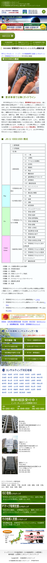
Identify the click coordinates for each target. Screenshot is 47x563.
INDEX (4, 321)
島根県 (21, 386)
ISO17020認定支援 (11, 359)
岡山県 (33, 386)
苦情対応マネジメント (12, 56)
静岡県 (39, 380)
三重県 (33, 383)
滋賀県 (16, 383)
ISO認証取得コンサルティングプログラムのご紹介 (16, 4)
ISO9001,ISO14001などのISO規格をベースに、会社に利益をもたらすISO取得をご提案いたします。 (23, 498)
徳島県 (4, 389)
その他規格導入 (29, 552)
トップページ (8, 552)
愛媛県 (16, 389)
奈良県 (27, 383)
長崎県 (39, 389)
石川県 (16, 380)
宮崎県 (16, 392)
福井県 (21, 380)
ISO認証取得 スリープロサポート (10, 11)
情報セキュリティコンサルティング (23, 43)
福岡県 (27, 389)
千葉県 (27, 377)
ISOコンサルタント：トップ (10, 54)
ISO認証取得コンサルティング (11, 2)
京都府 (21, 383)
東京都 (33, 377)
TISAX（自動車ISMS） (35, 340)
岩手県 (16, 374)
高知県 (21, 389)
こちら (37, 299)
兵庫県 (10, 386)
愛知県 (10, 383)
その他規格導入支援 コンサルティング (39, 43)
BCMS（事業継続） (34, 353)
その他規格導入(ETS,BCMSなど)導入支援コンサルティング (19, 5)
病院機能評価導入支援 (12, 353)
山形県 (33, 374)
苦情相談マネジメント (33, 324)
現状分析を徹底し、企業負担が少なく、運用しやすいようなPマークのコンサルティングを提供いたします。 (23, 511)
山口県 (16, 386)
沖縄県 (29, 392)
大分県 (10, 392)
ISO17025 (32, 321)
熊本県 (4, 392)
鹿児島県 (22, 392)
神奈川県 (40, 377)
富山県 (10, 380)
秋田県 (27, 374)
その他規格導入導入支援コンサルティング (19, 560)
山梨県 (33, 380)
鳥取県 (27, 386)
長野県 (27, 380)
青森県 (10, 374)
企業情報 (38, 552)
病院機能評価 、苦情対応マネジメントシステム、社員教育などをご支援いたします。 (23, 524)
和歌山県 (40, 383)
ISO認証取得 (18, 552)
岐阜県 (4, 383)
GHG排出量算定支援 (14, 321)
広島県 (39, 386)
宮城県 (21, 374)
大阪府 (4, 386)
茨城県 (4, 377)
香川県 (10, 389)
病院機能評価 (14, 324)
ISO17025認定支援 (11, 346)
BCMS (22, 324)
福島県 (39, 374)
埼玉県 (21, 377)
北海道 (4, 374)
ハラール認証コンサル (35, 359)
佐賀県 (33, 389)
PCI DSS (25, 321)
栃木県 (10, 377)
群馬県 (16, 377)
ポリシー (26, 554)
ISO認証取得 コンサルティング (8, 43)
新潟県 (4, 380)
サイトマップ (34, 554)
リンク (38, 5)
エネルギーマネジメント (35, 346)
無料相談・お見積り (14, 554)
